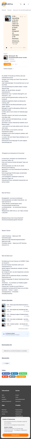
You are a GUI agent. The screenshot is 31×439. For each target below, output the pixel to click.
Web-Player (4, 409)
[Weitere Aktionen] (25, 16)
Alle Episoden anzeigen (23, 328)
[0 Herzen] (20, 16)
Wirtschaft (6, 61)
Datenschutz (18, 401)
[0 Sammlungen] (22, 16)
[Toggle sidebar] (28, 4)
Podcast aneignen (8, 68)
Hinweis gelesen (15, 435)
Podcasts (9, 10)
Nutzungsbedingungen (20, 399)
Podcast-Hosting (18, 409)
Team (3, 395)
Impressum (4, 399)
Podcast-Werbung (19, 416)
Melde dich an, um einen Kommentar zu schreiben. (15, 350)
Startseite (4, 10)
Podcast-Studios (18, 411)
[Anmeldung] (24, 4)
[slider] (17, 47)
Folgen (8, 64)
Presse (16, 397)
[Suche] (20, 4)
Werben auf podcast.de (6, 401)
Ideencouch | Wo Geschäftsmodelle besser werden (15, 41)
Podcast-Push (18, 414)
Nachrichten (12, 61)
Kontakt (17, 395)
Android (3, 414)
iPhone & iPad (5, 411)
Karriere (3, 397)
